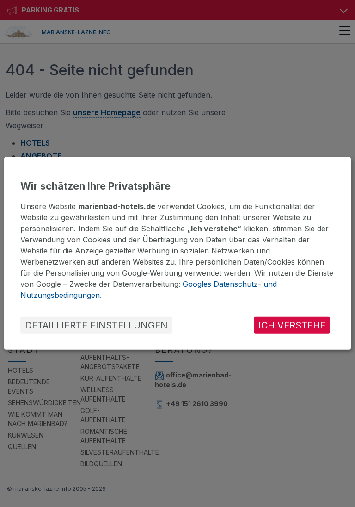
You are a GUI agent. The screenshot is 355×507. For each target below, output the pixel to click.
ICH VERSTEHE (291, 325)
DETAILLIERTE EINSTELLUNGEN (96, 325)
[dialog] (177, 253)
